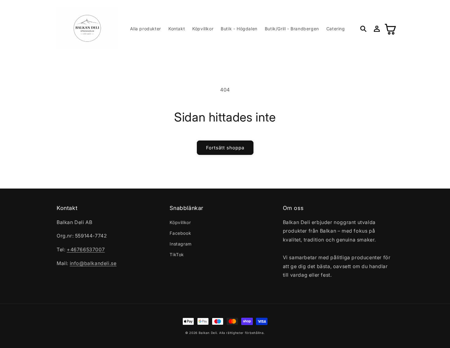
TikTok (177, 254)
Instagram (180, 243)
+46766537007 (86, 249)
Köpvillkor (180, 222)
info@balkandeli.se (93, 263)
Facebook (180, 233)
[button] (363, 29)
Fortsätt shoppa (225, 148)
